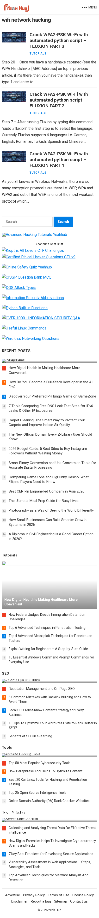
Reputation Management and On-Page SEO (42, 689)
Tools (7, 747)
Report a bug (41, 901)
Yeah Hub (55, 910)
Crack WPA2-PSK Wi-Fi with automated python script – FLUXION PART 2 (59, 100)
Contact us (79, 901)
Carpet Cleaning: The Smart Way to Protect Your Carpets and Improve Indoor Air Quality (47, 422)
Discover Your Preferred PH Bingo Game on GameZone (52, 396)
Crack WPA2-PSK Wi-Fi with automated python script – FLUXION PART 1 (59, 159)
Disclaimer (19, 901)
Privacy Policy (34, 895)
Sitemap (60, 901)
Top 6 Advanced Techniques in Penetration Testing (47, 628)
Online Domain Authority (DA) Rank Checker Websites (49, 801)
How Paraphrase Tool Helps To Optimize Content (45, 771)
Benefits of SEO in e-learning (30, 736)
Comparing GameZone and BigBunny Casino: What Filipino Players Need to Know (49, 479)
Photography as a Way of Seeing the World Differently (51, 510)
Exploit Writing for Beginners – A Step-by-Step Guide (48, 649)
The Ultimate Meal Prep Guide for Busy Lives (44, 501)
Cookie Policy (83, 895)
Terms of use (58, 895)
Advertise (12, 895)
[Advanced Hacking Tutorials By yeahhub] (34, 234)
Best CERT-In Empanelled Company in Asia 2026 (46, 491)
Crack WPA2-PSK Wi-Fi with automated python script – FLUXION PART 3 (59, 40)
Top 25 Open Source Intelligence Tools (37, 793)
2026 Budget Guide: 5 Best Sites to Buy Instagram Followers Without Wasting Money (48, 451)
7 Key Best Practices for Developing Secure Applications (51, 854)
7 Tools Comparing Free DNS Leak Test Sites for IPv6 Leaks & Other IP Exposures (51, 408)
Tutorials (38, 53)
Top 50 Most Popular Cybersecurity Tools (39, 763)
